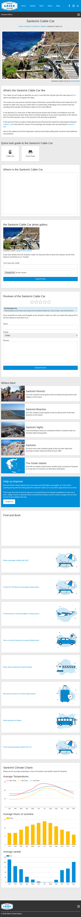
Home (23, 6)
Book (41, 6)
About (50, 6)
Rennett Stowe (74, 81)
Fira (74, 95)
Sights (43, 26)
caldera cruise (8, 124)
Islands (32, 6)
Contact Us (9, 502)
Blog (58, 6)
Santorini (35, 26)
